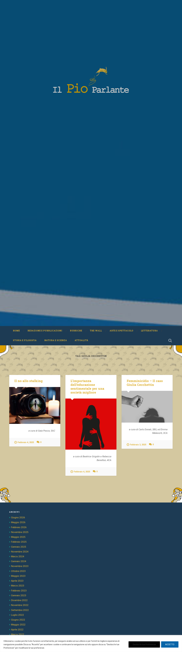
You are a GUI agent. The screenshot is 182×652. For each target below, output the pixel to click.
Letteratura (149, 330)
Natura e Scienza (55, 340)
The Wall (96, 330)
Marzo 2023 (17, 585)
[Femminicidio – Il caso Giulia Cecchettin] (147, 407)
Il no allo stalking (28, 381)
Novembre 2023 (19, 566)
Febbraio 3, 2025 (138, 444)
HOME (16, 330)
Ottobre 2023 (18, 571)
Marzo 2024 (17, 556)
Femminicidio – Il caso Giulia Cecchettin (145, 383)
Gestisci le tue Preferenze (144, 644)
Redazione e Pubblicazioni (45, 330)
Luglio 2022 (17, 614)
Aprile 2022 (17, 629)
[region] (91, 643)
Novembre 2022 (19, 605)
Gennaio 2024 (18, 561)
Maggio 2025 (18, 537)
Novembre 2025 (19, 532)
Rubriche (76, 330)
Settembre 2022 (20, 610)
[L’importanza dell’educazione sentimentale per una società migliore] (90, 424)
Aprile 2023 (17, 580)
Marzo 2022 (17, 634)
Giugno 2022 (18, 619)
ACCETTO (169, 644)
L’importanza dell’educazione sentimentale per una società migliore (87, 386)
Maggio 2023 (18, 575)
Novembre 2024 (19, 551)
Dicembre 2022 (19, 600)
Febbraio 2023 (19, 590)
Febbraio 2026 (19, 527)
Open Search (170, 340)
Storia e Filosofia (25, 340)
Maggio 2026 (18, 522)
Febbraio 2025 (19, 541)
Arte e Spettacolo (121, 330)
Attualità (81, 340)
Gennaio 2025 (18, 546)
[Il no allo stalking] (34, 405)
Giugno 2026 (18, 517)
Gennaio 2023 (18, 595)
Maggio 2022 (18, 624)
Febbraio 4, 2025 (26, 442)
